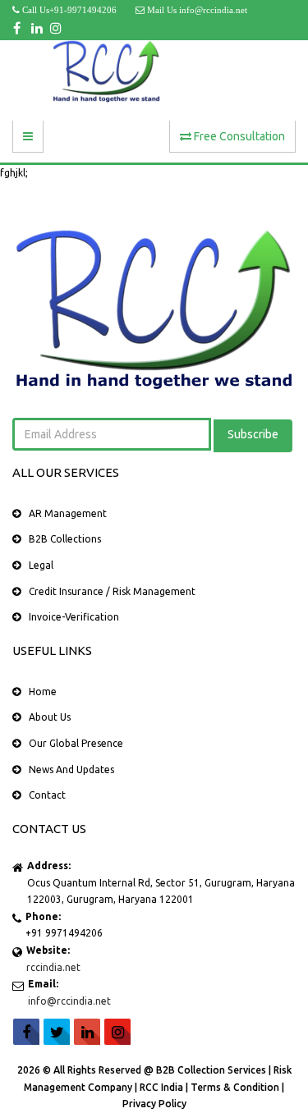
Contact (47, 795)
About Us (50, 717)
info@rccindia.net (69, 1001)
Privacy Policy (154, 1103)
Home (43, 691)
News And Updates (71, 769)
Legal (41, 565)
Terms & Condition (236, 1087)
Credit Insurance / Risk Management (112, 591)
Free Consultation (238, 136)
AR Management (68, 513)
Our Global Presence (76, 743)
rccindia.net (53, 967)
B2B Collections (65, 539)
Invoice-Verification (74, 616)
